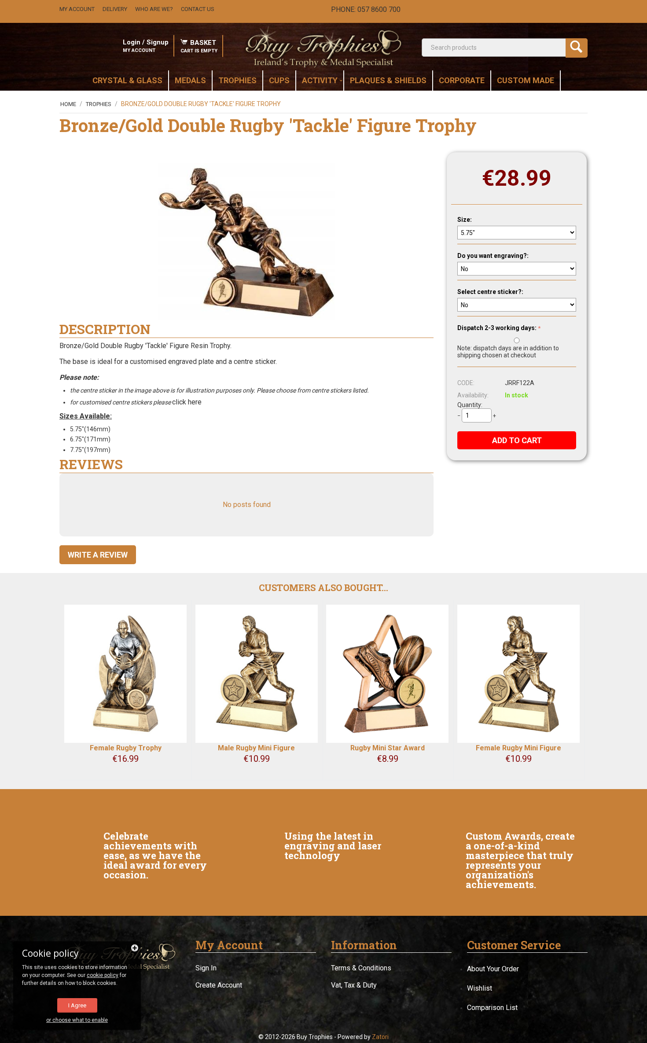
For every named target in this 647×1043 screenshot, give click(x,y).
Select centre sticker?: (490, 291)
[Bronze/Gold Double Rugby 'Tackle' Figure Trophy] (246, 241)
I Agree (77, 1005)
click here (187, 402)
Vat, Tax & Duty (354, 985)
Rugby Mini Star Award (387, 748)
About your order (493, 969)
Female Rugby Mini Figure (518, 748)
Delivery (115, 9)
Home (68, 104)
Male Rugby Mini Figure (256, 748)
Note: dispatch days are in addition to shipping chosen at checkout (508, 352)
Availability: (473, 395)
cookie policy (102, 975)
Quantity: (469, 404)
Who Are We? (154, 9)
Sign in (206, 968)
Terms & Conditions (361, 968)
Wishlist (479, 988)
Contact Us (197, 9)
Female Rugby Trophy (126, 748)
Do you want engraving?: (493, 255)
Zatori (380, 1036)
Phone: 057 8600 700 (366, 9)
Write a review (98, 554)
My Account (77, 9)
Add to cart (517, 440)
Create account (218, 985)
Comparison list (492, 1007)
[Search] (577, 48)
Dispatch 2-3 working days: (497, 327)
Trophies (98, 104)
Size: (464, 219)
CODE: (465, 382)
